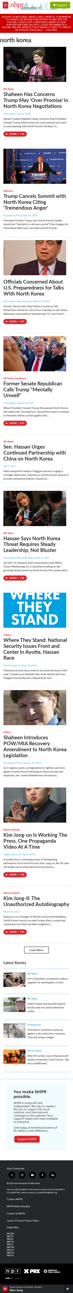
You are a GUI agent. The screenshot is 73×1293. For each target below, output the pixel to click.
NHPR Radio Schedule (18, 1206)
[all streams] (68, 1288)
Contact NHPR (15, 1199)
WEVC (10, 1236)
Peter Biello (9, 402)
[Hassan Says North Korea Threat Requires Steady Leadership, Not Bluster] (34, 508)
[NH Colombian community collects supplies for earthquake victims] (14, 979)
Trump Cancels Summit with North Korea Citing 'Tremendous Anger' (34, 201)
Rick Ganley (9, 113)
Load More (36, 950)
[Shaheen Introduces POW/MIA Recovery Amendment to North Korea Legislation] (34, 707)
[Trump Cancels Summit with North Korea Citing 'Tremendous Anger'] (34, 166)
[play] (5, 1288)
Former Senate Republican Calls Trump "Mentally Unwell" (32, 389)
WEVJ (10, 1244)
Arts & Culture (34, 1050)
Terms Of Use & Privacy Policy (23, 1220)
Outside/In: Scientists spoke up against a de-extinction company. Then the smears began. (46, 1033)
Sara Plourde (10, 665)
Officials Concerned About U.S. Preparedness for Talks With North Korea (33, 287)
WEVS (10, 1255)
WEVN (10, 1247)
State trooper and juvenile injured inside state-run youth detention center (46, 1007)
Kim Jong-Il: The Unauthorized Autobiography (36, 901)
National (7, 190)
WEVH (10, 1241)
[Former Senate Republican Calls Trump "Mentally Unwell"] (34, 353)
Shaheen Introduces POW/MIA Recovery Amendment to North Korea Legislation (35, 746)
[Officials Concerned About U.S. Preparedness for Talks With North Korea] (34, 257)
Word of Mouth (11, 829)
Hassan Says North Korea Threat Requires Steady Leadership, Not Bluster (31, 544)
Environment (34, 1024)
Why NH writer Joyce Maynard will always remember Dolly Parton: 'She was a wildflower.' (48, 1059)
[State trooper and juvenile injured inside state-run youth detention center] (14, 1004)
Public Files (13, 1227)
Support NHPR (27, 1139)
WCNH (10, 1233)
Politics (7, 634)
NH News (8, 89)
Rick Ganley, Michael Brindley (18, 557)
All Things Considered (14, 378)
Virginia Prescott (12, 854)
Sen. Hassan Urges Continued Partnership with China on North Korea (34, 452)
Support (61, 5)
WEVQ (10, 1252)
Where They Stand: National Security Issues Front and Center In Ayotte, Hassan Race (35, 648)
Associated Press (12, 215)
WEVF (10, 1239)
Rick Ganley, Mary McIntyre (17, 301)
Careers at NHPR (16, 1213)
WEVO (10, 1250)
